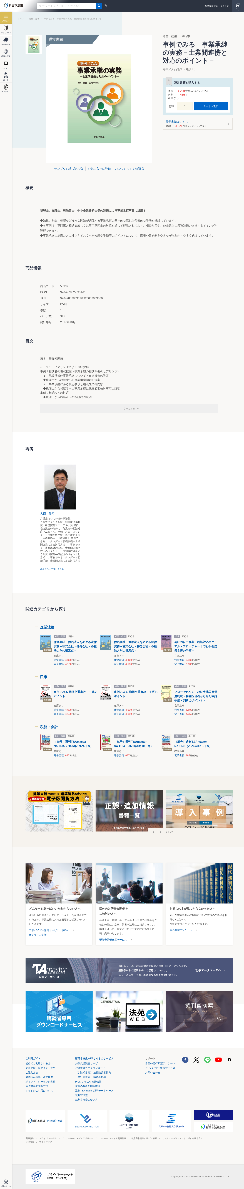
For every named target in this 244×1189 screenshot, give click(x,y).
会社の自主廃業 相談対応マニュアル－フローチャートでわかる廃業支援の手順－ (195, 646)
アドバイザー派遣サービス (160, 1067)
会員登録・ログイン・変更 (41, 1067)
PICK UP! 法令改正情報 (88, 1081)
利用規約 (30, 1138)
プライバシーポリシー (50, 1138)
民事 (43, 677)
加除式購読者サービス (87, 1063)
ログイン (224, 6)
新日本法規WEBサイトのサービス (94, 1058)
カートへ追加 (210, 106)
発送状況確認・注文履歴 (39, 1077)
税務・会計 (49, 727)
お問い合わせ (152, 1072)
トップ (21, 19)
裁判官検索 (81, 1095)
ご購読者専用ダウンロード (90, 1067)
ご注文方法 (32, 1072)
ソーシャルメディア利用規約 (112, 1138)
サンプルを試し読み (67, 168)
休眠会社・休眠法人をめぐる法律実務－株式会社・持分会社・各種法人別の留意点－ (75, 646)
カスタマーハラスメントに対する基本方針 (182, 1138)
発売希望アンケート (181, 930)
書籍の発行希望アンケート (160, 1063)
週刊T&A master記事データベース (94, 1090)
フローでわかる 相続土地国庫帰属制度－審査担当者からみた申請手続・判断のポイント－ (195, 696)
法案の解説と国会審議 (87, 1086)
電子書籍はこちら (185, 124)
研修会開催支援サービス (113, 939)
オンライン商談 (38, 934)
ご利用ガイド (33, 1058)
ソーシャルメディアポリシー (79, 1138)
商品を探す (34, 19)
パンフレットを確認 (128, 168)
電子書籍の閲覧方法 (37, 1086)
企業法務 (47, 627)
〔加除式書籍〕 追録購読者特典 (93, 1072)
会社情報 (30, 1142)
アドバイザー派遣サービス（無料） (49, 930)
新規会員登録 (211, 6)
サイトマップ (45, 1142)
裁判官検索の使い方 (86, 1099)
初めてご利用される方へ (39, 1063)
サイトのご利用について (39, 1090)
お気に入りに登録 (99, 168)
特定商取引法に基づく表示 (144, 1138)
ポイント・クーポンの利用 (41, 1081)
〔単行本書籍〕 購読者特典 (90, 1077)
